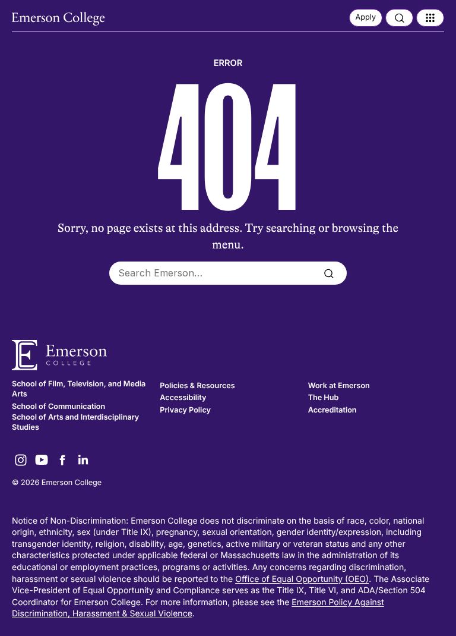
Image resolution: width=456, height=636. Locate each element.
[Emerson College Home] (59, 19)
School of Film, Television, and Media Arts (78, 389)
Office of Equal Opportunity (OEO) (302, 579)
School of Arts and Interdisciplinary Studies (75, 423)
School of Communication (58, 406)
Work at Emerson (339, 386)
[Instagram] (21, 460)
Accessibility (183, 397)
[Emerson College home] (228, 355)
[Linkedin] (83, 460)
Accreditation (332, 410)
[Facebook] (62, 460)
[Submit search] (328, 273)
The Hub (323, 397)
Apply (366, 17)
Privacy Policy (185, 410)
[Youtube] (41, 460)
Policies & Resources (197, 386)
